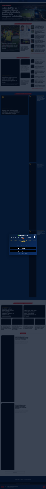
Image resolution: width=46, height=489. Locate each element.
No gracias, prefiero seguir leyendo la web (23, 253)
